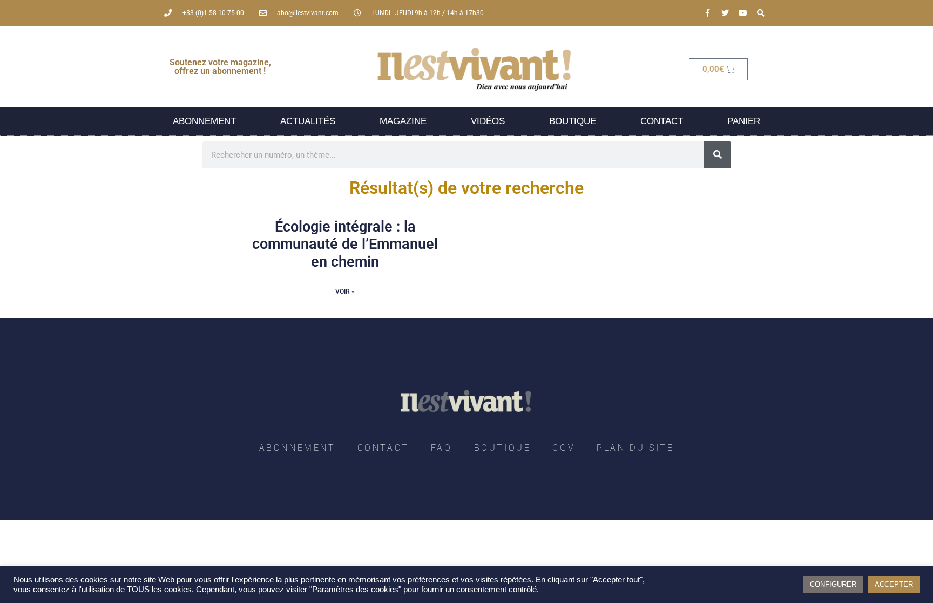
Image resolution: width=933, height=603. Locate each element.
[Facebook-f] (707, 13)
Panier (743, 121)
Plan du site (635, 448)
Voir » (345, 291)
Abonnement (204, 121)
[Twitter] (725, 13)
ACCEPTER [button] (894, 584)
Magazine (403, 121)
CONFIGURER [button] (833, 584)
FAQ (441, 448)
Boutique (572, 121)
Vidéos (488, 121)
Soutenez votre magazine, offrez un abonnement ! (220, 66)
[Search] (760, 13)
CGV (563, 448)
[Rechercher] (717, 154)
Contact (661, 121)
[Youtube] (743, 13)
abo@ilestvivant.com (308, 13)
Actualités (307, 121)
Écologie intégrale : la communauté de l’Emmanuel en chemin (345, 244)
